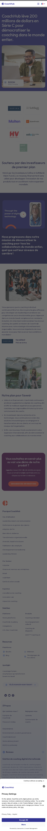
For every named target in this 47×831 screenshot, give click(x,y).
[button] (38, 4)
